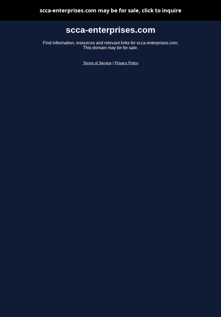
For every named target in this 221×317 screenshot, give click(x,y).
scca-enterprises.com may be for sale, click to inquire (110, 10)
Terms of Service (97, 63)
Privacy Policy (126, 63)
